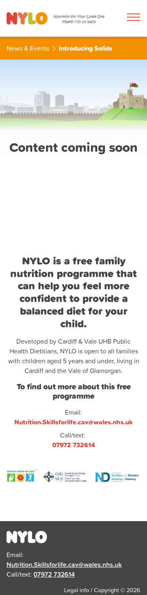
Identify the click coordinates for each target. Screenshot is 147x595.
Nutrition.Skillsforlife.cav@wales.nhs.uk (64, 564)
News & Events (28, 48)
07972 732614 (54, 574)
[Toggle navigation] (133, 17)
